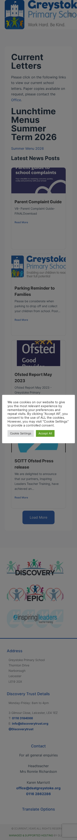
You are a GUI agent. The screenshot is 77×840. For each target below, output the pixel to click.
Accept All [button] (45, 433)
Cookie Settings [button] (20, 433)
